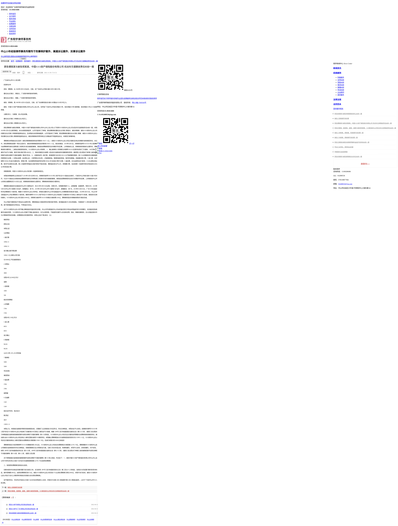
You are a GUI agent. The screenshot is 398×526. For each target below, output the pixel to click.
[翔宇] (16, 41)
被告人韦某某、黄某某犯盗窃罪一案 (346, 137)
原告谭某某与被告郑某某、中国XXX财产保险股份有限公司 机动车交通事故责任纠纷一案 (65, 61)
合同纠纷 (340, 80)
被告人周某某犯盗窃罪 (15, 487)
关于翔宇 (12, 16)
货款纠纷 (340, 82)
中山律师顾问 (32, 56)
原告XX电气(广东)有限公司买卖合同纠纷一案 (23, 509)
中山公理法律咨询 (59, 519)
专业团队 (12, 21)
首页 (12, 61)
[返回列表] (6, 72)
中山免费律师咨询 (46, 519)
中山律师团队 (6, 56)
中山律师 (36, 519)
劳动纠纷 (340, 90)
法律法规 (12, 26)
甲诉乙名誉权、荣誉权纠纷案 (343, 147)
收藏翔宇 (4, 3)
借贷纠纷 (340, 85)
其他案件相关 (338, 109)
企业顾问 (340, 92)
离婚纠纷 (340, 87)
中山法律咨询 (15, 519)
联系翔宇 (12, 34)
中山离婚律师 (71, 519)
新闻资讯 (12, 31)
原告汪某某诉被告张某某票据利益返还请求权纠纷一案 (351, 142)
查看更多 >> (365, 164)
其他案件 (27, 61)
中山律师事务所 (27, 519)
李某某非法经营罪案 (341, 152)
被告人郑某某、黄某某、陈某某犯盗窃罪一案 (348, 133)
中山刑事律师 (81, 519)
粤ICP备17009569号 (139, 102)
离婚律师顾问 (22, 56)
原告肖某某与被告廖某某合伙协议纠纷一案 (348, 156)
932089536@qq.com (345, 184)
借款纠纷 (14, 56)
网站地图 (17, 3)
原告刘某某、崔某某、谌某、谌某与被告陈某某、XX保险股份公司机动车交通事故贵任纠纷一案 (38, 491)
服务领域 (12, 19)
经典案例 (12, 24)
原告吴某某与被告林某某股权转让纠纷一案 (22, 513)
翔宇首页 (12, 14)
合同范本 (12, 29)
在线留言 (10, 3)
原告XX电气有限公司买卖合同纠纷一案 (21, 504)
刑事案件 (340, 77)
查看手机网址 (24, 73)
